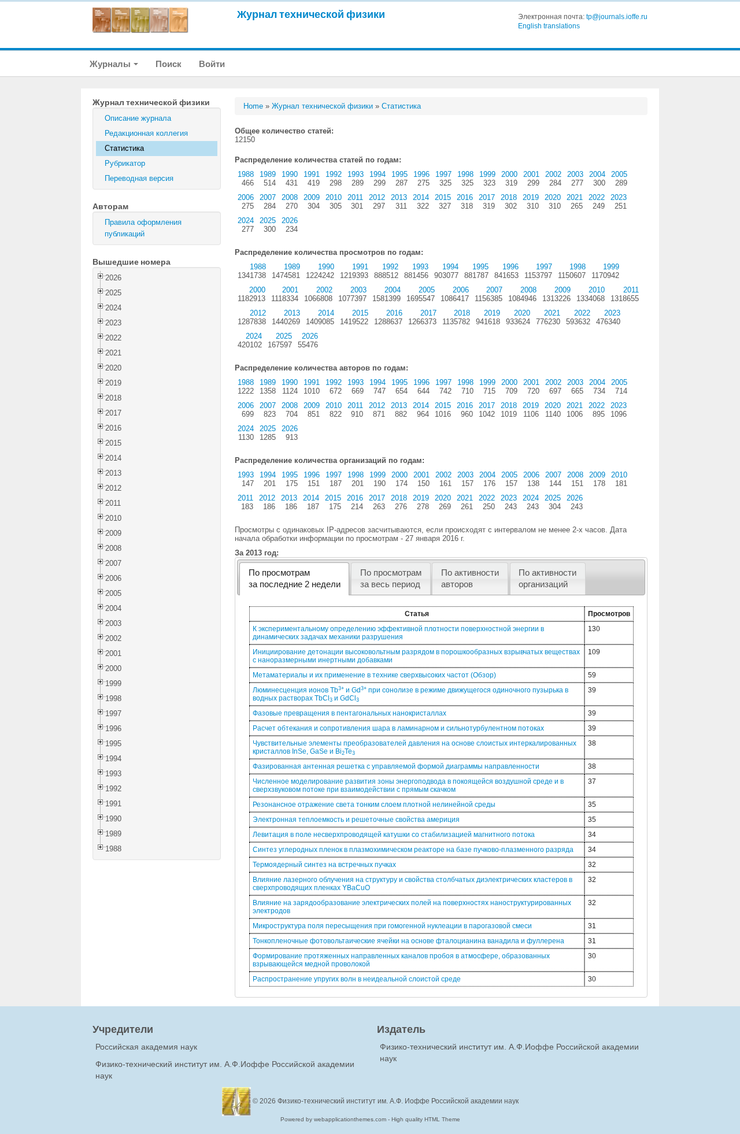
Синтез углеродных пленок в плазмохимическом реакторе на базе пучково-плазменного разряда (413, 850)
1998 (465, 174)
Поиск (169, 63)
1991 (312, 174)
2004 (597, 174)
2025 (268, 220)
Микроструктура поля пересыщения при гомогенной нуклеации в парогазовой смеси (392, 926)
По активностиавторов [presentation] (470, 578)
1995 (399, 174)
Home (253, 106)
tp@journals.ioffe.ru (617, 17)
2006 (246, 197)
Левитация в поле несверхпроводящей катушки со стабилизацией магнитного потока (394, 835)
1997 (443, 174)
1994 (377, 174)
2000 (509, 174)
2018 (509, 197)
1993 (355, 174)
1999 (487, 174)
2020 (553, 197)
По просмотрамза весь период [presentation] (390, 578)
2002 (553, 174)
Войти (212, 63)
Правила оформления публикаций (143, 228)
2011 (355, 197)
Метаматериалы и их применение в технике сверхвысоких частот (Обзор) (374, 675)
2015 (443, 197)
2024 (246, 220)
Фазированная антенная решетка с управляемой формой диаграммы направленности (396, 766)
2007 (268, 197)
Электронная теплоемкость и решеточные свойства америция (356, 820)
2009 (312, 197)
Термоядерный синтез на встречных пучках (324, 865)
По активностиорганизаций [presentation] (547, 578)
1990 (290, 174)
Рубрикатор (125, 163)
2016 (465, 197)
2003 (575, 174)
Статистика (124, 148)
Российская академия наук (146, 1046)
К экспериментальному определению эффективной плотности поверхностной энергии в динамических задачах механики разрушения (398, 633)
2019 (531, 197)
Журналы (111, 63)
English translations (549, 26)
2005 (619, 174)
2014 (421, 197)
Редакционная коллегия (146, 133)
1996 (421, 174)
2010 (333, 197)
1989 (268, 174)
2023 (618, 197)
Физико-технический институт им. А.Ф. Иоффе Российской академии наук (398, 1101)
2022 (597, 197)
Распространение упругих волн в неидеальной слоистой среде (357, 979)
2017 (487, 197)
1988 (246, 174)
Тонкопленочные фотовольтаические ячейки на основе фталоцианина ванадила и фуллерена (408, 941)
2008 (290, 197)
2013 (399, 197)
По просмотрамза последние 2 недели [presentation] (295, 578)
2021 (575, 197)
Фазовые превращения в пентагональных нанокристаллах (349, 713)
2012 (377, 197)
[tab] (294, 578)
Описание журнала (138, 118)
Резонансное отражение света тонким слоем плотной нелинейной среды (374, 805)
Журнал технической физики (311, 14)
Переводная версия (139, 178)
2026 (290, 220)
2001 (531, 174)
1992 (333, 174)
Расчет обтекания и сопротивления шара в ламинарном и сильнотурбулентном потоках (398, 728)
